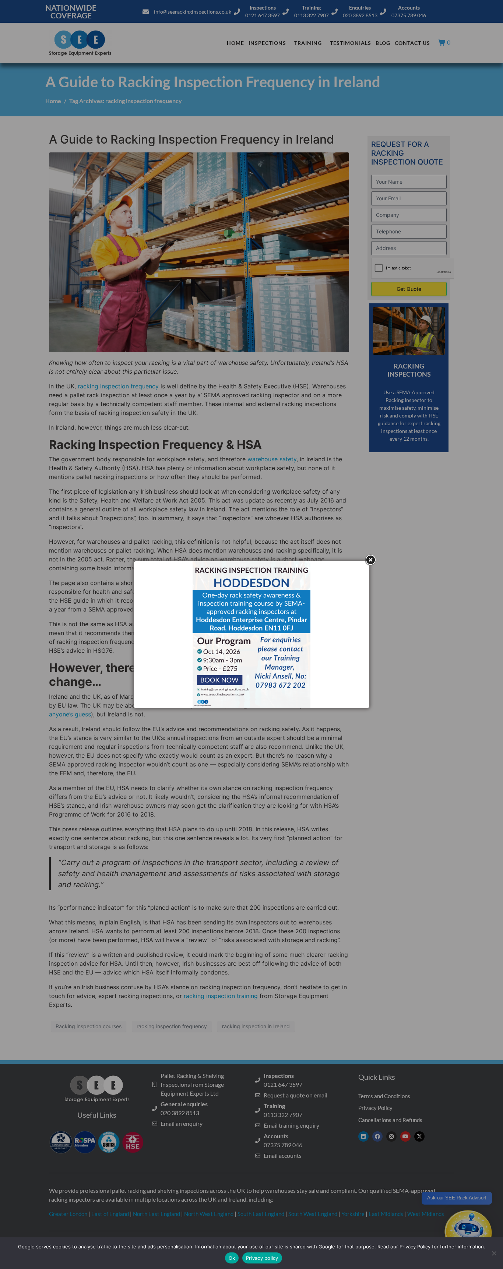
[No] (493, 1253)
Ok (232, 1258)
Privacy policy (262, 1258)
